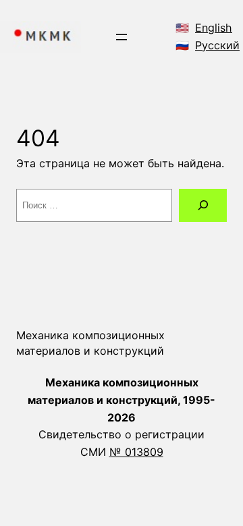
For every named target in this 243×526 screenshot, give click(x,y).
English (213, 27)
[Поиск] (203, 205)
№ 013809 (136, 452)
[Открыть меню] (121, 37)
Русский (217, 45)
